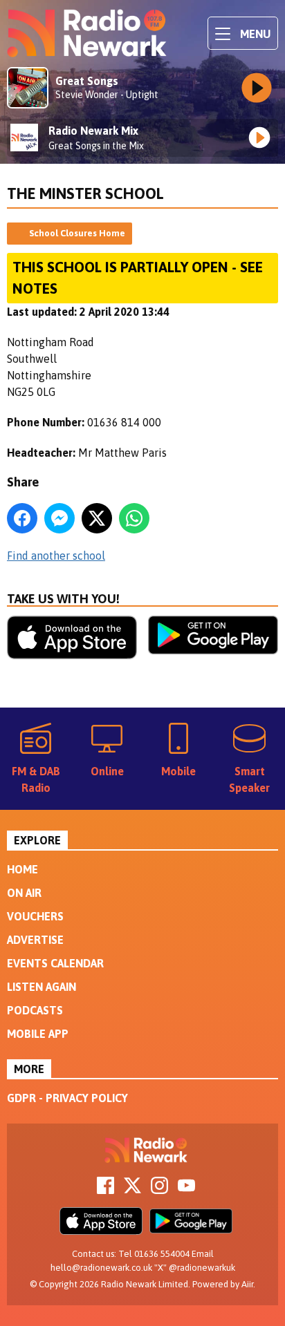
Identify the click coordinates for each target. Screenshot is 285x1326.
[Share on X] (97, 518)
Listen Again (41, 987)
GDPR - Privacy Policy (67, 1098)
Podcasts (35, 1010)
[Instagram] (159, 1190)
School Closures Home (77, 233)
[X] (132, 1190)
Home (22, 869)
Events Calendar (55, 963)
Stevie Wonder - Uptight (106, 94)
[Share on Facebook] (22, 518)
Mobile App (37, 1033)
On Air (24, 893)
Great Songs (86, 81)
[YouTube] (186, 1190)
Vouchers (35, 916)
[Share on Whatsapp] (134, 518)
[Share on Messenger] (59, 518)
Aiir (247, 1284)
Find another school (56, 555)
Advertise (35, 940)
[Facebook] (105, 1190)
